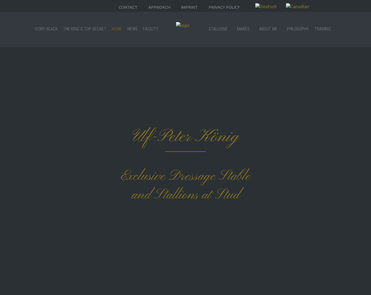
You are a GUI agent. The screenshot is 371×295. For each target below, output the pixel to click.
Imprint (189, 7)
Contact (128, 7)
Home (117, 29)
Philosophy (298, 29)
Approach (159, 7)
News (132, 29)
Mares (243, 29)
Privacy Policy (224, 7)
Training (322, 29)
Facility (150, 29)
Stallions (218, 29)
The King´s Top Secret (84, 29)
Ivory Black (46, 29)
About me (268, 29)
